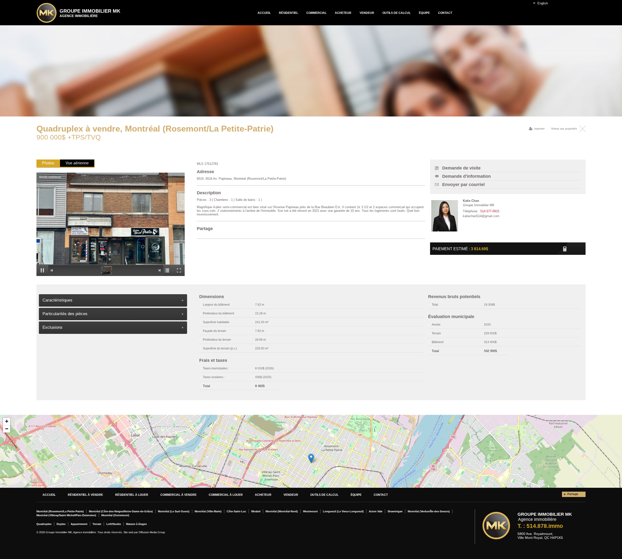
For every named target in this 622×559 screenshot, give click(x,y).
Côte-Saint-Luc (236, 511)
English (542, 3)
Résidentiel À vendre (85, 495)
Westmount (310, 511)
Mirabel (255, 511)
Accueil (264, 13)
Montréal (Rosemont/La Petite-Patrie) (60, 511)
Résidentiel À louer (131, 495)
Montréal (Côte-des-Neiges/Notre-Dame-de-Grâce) (121, 511)
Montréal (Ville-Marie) (208, 511)
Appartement (79, 524)
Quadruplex (44, 524)
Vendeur (367, 13)
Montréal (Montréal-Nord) (282, 511)
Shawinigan (395, 511)
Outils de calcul (396, 13)
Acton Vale (375, 511)
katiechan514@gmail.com (481, 216)
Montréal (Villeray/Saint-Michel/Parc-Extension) (66, 515)
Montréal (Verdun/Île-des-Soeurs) (429, 511)
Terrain (97, 524)
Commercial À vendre (178, 495)
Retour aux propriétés (564, 128)
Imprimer (539, 128)
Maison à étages (136, 524)
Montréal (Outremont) (115, 515)
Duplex (61, 524)
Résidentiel (288, 13)
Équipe (424, 13)
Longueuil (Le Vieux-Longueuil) (343, 511)
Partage (572, 494)
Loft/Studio (113, 524)
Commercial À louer (226, 495)
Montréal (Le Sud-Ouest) (174, 511)
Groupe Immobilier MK (90, 13)
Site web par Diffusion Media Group (144, 532)
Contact (445, 13)
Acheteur (343, 13)
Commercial (316, 13)
